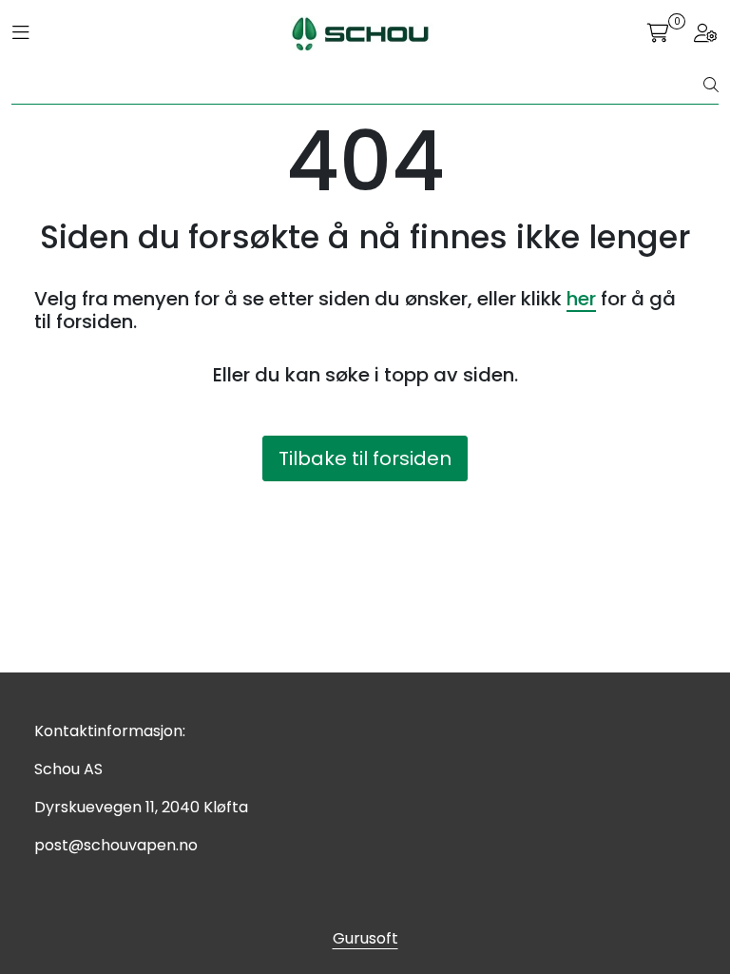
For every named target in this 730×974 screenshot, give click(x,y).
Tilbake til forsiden (365, 458)
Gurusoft (365, 938)
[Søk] (711, 86)
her (581, 298)
